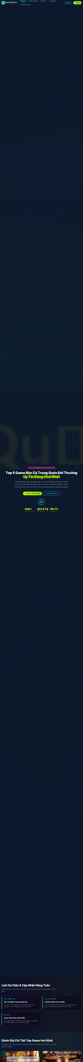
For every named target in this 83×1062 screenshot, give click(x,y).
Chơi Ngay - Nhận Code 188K (32, 493)
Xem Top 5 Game (51, 493)
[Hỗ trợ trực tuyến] (4, 1053)
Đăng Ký (77, 2)
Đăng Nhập (68, 2)
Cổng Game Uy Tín (25, 4)
